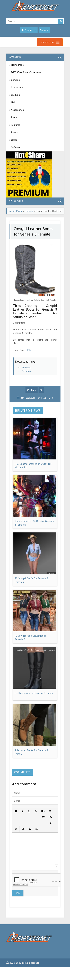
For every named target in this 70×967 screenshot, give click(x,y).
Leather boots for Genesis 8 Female (34, 693)
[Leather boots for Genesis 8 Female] (34, 687)
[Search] (60, 21)
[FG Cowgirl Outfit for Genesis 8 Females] (34, 573)
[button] (16, 811)
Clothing (29, 211)
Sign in (28, 30)
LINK (28, 349)
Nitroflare (27, 370)
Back (33, 390)
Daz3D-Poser (15, 211)
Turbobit (26, 367)
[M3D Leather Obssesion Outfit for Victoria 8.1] (34, 458)
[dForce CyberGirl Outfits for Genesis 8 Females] (34, 515)
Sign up (44, 30)
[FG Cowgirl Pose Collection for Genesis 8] (34, 630)
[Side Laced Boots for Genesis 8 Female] (34, 745)
